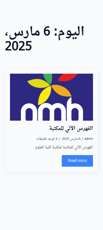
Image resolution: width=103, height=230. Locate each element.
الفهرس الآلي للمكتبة (71, 129)
